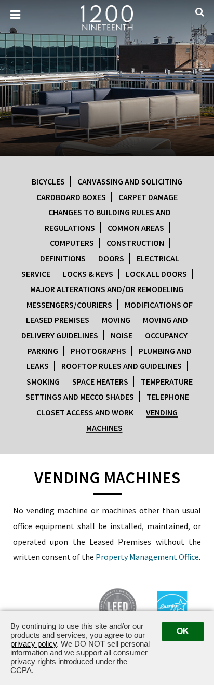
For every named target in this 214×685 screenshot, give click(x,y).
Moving (116, 319)
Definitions (63, 258)
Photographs (98, 351)
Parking (43, 351)
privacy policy (33, 643)
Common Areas (136, 227)
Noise (121, 335)
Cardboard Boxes (71, 197)
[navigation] (15, 15)
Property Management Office (147, 556)
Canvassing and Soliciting (129, 181)
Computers (72, 243)
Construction (135, 243)
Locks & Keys (88, 274)
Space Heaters (100, 381)
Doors (111, 258)
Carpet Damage (148, 197)
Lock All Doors (156, 274)
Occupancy (166, 335)
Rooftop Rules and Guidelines (121, 366)
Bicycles (48, 181)
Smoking (43, 381)
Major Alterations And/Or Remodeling (106, 289)
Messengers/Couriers (69, 304)
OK (183, 631)
